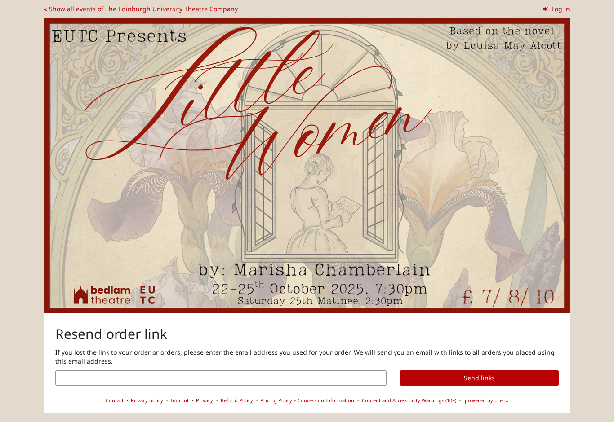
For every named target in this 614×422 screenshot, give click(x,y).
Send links (479, 378)
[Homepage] (307, 165)
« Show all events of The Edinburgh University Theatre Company (141, 8)
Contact (115, 400)
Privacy (204, 400)
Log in (560, 8)
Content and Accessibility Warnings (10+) (409, 400)
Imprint (180, 400)
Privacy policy (147, 400)
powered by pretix (486, 400)
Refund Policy (237, 400)
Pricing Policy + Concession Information (307, 400)
